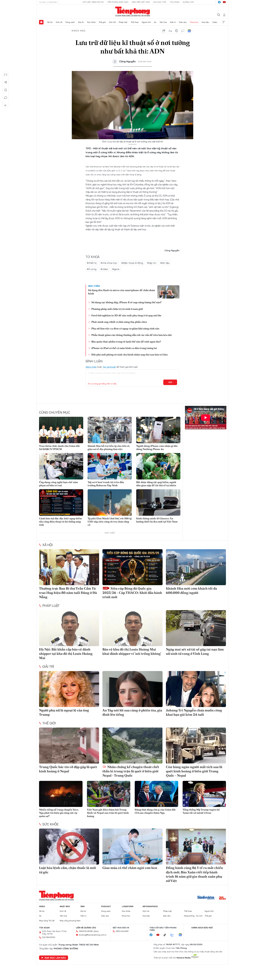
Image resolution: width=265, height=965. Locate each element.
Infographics (150, 906)
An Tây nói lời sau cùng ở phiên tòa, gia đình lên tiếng (132, 712)
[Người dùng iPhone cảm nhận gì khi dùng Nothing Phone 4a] (158, 430)
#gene (115, 269)
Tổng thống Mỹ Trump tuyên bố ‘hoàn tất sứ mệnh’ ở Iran (201, 811)
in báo (176, 30)
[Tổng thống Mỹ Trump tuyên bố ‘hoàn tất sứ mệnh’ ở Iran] (204, 794)
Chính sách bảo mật (202, 927)
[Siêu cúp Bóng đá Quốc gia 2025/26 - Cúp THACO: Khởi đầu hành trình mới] (132, 567)
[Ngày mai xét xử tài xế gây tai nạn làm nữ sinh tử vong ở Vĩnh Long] (196, 628)
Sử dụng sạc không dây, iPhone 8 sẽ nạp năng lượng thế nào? (126, 302)
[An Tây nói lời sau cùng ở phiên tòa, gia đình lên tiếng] (132, 689)
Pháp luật (123, 22)
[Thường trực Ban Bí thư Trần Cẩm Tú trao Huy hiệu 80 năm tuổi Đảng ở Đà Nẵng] (69, 567)
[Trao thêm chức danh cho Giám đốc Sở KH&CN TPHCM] (61, 430)
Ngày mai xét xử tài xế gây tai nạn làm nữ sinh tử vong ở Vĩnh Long (195, 651)
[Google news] (181, 934)
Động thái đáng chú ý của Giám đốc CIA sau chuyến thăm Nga (155, 811)
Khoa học (194, 22)
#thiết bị (91, 262)
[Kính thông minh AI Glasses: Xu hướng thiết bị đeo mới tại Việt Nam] (158, 502)
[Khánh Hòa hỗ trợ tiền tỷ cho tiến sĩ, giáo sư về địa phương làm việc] (110, 430)
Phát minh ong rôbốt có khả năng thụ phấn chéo (119, 321)
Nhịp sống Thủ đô (47, 920)
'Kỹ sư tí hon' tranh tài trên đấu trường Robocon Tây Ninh (106, 484)
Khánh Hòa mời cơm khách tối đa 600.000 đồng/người (191, 590)
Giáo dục (183, 22)
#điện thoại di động (132, 262)
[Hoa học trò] (222, 898)
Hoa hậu (205, 22)
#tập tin (151, 262)
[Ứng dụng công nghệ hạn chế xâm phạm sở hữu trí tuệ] (61, 466)
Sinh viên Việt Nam (141, 2)
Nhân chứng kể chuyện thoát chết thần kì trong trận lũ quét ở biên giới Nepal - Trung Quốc (130, 771)
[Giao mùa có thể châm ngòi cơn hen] (132, 847)
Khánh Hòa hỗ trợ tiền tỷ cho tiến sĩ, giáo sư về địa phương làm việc (109, 447)
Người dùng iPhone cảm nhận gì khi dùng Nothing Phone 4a (156, 447)
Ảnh (82, 906)
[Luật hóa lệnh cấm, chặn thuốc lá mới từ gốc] (69, 847)
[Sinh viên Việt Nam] (205, 898)
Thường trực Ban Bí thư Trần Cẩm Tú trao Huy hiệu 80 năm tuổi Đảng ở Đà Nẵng (68, 592)
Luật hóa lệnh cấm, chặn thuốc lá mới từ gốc (67, 870)
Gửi (170, 382)
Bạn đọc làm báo (55, 957)
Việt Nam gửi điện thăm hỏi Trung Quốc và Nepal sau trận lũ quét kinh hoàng (108, 813)
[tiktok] (166, 935)
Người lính (146, 22)
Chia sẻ (5, 82)
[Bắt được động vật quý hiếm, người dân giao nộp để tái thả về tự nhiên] (158, 466)
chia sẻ (164, 30)
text (170, 30)
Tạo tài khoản (109, 366)
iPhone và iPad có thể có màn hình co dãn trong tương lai (124, 348)
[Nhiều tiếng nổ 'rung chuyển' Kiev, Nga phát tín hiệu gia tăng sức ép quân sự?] (61, 794)
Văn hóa (163, 22)
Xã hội (50, 22)
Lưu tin (5, 90)
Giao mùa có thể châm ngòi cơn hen (129, 868)
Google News (189, 30)
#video (104, 269)
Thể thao (135, 22)
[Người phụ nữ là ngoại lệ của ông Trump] (69, 689)
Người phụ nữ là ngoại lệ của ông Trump (64, 712)
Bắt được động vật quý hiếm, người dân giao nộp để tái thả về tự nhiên (156, 484)
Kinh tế (59, 22)
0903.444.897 (122, 931)
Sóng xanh (70, 22)
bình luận (183, 30)
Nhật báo (65, 906)
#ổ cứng (91, 269)
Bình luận (5, 97)
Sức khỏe (91, 22)
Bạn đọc (167, 916)
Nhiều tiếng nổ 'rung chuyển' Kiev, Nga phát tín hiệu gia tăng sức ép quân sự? (59, 813)
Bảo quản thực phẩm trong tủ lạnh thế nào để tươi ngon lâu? (126, 341)
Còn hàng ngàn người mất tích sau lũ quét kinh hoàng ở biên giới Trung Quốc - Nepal (194, 771)
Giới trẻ (112, 22)
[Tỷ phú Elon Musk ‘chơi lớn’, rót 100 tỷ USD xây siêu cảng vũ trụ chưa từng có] (110, 502)
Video (214, 22)
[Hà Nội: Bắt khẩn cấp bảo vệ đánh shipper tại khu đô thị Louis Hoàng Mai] (69, 628)
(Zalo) (96, 931)
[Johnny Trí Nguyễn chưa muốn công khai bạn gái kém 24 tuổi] (196, 689)
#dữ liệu (164, 262)
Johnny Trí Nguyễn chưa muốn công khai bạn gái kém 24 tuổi (194, 712)
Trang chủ (41, 22)
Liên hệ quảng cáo (86, 927)
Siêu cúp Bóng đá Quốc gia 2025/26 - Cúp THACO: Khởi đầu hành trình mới (132, 592)
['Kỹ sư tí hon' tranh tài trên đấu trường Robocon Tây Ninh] (110, 466)
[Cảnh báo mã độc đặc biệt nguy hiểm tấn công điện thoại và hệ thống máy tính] (61, 502)
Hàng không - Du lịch (193, 916)
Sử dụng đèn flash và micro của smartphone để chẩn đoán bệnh (121, 292)
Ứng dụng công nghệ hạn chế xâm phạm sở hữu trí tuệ (58, 484)
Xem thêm (224, 22)
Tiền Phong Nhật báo (117, 2)
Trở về (5, 105)
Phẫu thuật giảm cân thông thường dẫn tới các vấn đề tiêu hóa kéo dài (131, 335)
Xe (155, 22)
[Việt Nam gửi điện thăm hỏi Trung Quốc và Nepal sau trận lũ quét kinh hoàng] (108, 794)
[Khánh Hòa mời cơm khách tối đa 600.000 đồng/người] (196, 567)
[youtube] (224, 2)
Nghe (5, 74)
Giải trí (173, 22)
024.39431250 (48, 937)
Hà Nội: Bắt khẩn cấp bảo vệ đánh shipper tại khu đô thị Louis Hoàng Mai (65, 653)
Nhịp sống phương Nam (70, 920)
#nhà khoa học (109, 262)
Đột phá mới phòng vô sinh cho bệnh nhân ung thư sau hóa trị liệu (129, 354)
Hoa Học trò (159, 2)
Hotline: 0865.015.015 (93, 2)
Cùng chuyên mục (54, 412)
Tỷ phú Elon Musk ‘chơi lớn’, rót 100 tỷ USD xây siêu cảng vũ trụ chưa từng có (110, 521)
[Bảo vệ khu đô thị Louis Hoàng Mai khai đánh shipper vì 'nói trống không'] (132, 628)
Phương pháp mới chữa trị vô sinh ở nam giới (117, 309)
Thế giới (102, 22)
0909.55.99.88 (86, 931)
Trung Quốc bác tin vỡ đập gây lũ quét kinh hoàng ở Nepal (68, 769)
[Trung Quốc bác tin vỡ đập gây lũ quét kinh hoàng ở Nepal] (69, 746)
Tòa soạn (174, 2)
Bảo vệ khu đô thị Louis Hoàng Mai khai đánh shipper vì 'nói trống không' (131, 651)
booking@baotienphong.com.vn (92, 935)
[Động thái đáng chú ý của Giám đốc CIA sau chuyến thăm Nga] (156, 794)
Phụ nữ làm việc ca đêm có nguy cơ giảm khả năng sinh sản (125, 328)
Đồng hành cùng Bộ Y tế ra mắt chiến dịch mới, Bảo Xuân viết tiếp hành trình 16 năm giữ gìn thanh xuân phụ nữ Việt (194, 874)
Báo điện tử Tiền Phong (132, 12)
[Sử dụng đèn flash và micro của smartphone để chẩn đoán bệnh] (168, 292)
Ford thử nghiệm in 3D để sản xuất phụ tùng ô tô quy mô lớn (126, 315)
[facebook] (219, 2)
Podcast (106, 906)
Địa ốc (81, 22)
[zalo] (173, 934)
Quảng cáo (188, 2)
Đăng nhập (91, 366)
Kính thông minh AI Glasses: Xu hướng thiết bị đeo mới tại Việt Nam (156, 520)
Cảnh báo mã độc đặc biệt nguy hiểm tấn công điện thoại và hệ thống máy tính (60, 521)
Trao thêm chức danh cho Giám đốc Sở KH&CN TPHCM (59, 447)
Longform (127, 906)
